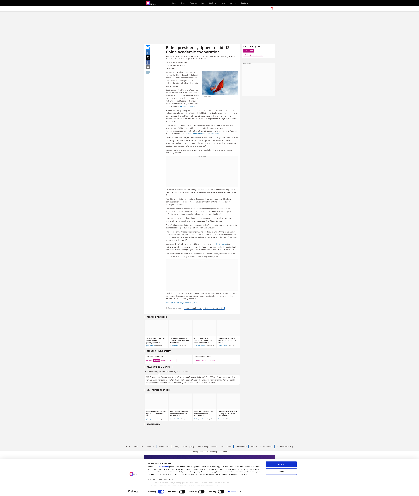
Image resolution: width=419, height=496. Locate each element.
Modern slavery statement (262, 446)
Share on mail (148, 67)
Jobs (202, 3)
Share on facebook (148, 62)
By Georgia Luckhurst (152, 419)
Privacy (176, 446)
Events (223, 3)
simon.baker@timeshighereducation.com (181, 303)
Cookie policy (188, 446)
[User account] (272, 8)
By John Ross (221, 419)
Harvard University (187, 106)
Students (212, 3)
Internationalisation (193, 308)
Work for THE (164, 446)
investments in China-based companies (204, 133)
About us (151, 446)
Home (174, 3)
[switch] (182, 491)
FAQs (128, 446)
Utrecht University (219, 244)
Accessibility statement (207, 446)
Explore (149, 360)
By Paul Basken (174, 345)
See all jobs (249, 51)
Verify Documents (208, 360)
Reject (281, 471)
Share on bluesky (148, 47)
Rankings (193, 3)
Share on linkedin (148, 52)
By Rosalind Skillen (175, 419)
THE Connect (226, 446)
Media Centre (241, 446)
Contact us (138, 446)
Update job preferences (253, 55)
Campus (233, 3)
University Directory (285, 446)
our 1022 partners (162, 467)
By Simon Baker (150, 345)
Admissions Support (168, 360)
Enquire (157, 360)
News (183, 3)
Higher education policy (214, 308)
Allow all (281, 464)
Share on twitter (148, 57)
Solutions (244, 3)
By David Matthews (199, 345)
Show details (233, 492)
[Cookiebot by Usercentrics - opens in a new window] (133, 491)
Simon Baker (170, 69)
